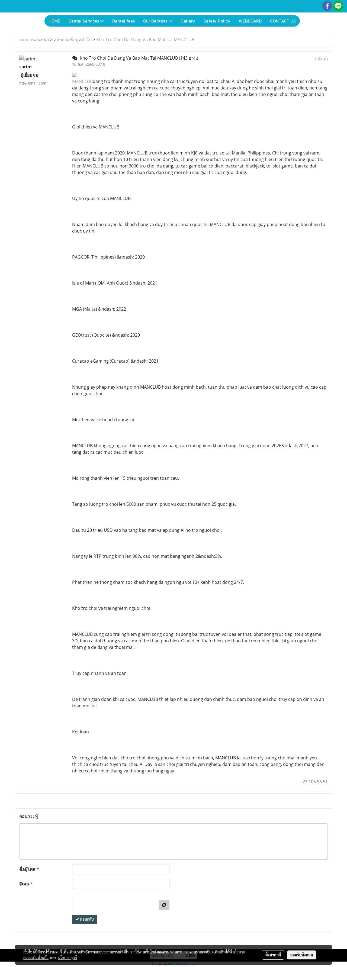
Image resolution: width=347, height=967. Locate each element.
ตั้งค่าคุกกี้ (273, 954)
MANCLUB (82, 81)
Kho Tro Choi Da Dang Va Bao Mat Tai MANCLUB (145, 40)
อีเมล (26, 884)
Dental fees (123, 21)
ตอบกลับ (86, 919)
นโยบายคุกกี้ (67, 957)
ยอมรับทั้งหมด (301, 954)
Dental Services (84, 21)
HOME (54, 21)
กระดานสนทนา (34, 40)
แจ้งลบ (321, 59)
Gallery (188, 21)
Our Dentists (155, 21)
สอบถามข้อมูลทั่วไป (73, 40)
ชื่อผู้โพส (29, 869)
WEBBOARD (250, 21)
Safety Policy (217, 21)
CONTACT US (283, 21)
